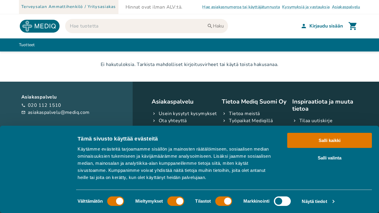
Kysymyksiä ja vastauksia (306, 7)
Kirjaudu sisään (326, 26)
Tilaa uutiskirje (316, 120)
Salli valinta (329, 157)
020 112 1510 (41, 105)
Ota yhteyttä (173, 120)
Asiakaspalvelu (346, 7)
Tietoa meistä (244, 113)
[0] (353, 26)
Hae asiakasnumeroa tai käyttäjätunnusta (241, 7)
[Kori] (353, 26)
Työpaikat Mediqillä (251, 120)
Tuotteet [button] (27, 45)
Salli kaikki (330, 140)
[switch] (175, 201)
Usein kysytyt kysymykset (188, 113)
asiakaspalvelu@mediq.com (55, 112)
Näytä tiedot (314, 201)
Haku (218, 26)
